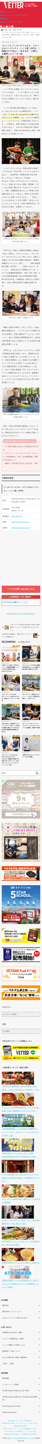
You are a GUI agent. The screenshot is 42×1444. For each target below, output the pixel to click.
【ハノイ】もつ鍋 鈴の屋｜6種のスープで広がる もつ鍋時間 (21, 1200)
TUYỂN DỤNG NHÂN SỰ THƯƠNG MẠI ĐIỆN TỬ (19, 1398)
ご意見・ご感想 (8, 1363)
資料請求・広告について (11, 1351)
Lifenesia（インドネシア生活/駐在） (21, 1421)
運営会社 (5, 1305)
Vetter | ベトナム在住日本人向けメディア (20, 1438)
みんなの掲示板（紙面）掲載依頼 (14, 1357)
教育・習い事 (5, 42)
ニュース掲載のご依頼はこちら (13, 1345)
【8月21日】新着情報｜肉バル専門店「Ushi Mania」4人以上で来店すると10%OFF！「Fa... (21, 1088)
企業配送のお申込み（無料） (13, 1332)
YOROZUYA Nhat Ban (29, 1434)
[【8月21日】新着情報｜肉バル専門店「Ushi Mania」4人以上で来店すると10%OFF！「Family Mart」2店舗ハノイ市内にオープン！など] (18, 1083)
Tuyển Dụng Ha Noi (9, 1412)
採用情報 (5, 1378)
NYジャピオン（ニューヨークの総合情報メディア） (21, 1429)
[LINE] (12, 26)
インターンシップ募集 (10, 1384)
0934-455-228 (17, 516)
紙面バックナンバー (8, 12)
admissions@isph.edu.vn (21, 528)
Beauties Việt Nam (21, 1426)
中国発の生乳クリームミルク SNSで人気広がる (21, 1263)
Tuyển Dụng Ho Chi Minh (11, 1406)
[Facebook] (1, 26)
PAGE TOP (38, 1399)
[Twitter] (4, 26)
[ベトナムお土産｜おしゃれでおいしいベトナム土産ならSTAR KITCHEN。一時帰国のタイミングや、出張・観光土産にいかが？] (18, 1171)
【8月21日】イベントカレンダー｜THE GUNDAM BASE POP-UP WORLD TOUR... (19, 1155)
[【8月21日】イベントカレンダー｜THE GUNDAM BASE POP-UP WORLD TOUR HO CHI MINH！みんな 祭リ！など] (18, 1150)
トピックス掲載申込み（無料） (13, 1339)
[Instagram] (9, 26)
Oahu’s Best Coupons (12, 1434)
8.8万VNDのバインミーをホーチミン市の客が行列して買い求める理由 (21, 1243)
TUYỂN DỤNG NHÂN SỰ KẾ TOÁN (15, 1391)
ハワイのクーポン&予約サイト (15, 1431)
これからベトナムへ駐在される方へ (15, 1318)
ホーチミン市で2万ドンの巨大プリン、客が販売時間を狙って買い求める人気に (21, 1222)
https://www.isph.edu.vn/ (20, 522)
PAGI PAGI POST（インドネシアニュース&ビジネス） (21, 1423)
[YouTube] (7, 26)
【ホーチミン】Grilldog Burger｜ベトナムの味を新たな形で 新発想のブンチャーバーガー (20, 1109)
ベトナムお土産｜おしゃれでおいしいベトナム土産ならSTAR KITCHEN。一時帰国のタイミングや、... (21, 1177)
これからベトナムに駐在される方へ (14, 15)
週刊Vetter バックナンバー (12, 1311)
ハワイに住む (32, 1431)
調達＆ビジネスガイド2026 (11, 22)
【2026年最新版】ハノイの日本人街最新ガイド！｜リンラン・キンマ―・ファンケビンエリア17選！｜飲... (20, 1132)
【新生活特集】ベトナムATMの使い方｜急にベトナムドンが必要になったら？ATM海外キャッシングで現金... (20, 1283)
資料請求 (3, 18)
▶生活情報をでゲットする (15, 602)
